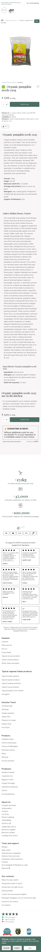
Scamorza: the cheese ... (10, 901)
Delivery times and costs (11, 856)
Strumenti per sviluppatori (11, 853)
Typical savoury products (11, 656)
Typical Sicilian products (10, 676)
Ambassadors (7, 808)
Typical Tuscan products (10, 687)
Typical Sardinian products (11, 683)
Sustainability (6, 820)
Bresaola (5, 757)
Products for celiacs (9, 720)
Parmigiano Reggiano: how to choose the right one (20, 898)
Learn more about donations (12, 441)
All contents (6, 905)
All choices (6, 727)
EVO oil (4, 649)
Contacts (5, 862)
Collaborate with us (9, 827)
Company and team (9, 805)
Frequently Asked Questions (12, 859)
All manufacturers (8, 794)
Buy (36, 21)
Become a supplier (9, 830)
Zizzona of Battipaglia (9, 746)
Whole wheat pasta (9, 743)
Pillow (4, 753)
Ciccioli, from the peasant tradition (14, 894)
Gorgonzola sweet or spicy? (12, 883)
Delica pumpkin (7, 891)
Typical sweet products (10, 660)
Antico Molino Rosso (9, 82)
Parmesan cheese (8, 750)
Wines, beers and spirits (10, 663)
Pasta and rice (7, 645)
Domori (4, 790)
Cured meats (6, 652)
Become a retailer (8, 832)
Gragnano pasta (7, 739)
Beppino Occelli (7, 780)
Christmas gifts (7, 706)
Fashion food (6, 724)
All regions (6, 694)
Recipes (5, 847)
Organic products (8, 713)
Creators (5, 811)
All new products (8, 761)
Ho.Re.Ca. (5, 823)
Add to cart (24, 104)
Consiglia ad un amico (9, 836)
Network (5, 868)
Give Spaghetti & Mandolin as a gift (15, 865)
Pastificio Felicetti (8, 772)
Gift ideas (5, 709)
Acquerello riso (7, 776)
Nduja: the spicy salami (10, 880)
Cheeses (5, 642)
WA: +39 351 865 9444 (33, 3)
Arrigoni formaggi (8, 783)
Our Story (5, 814)
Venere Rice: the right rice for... (13, 887)
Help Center (6, 850)
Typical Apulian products (11, 680)
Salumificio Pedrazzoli (10, 787)
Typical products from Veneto (12, 691)
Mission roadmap (8, 817)
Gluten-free (6, 717)
